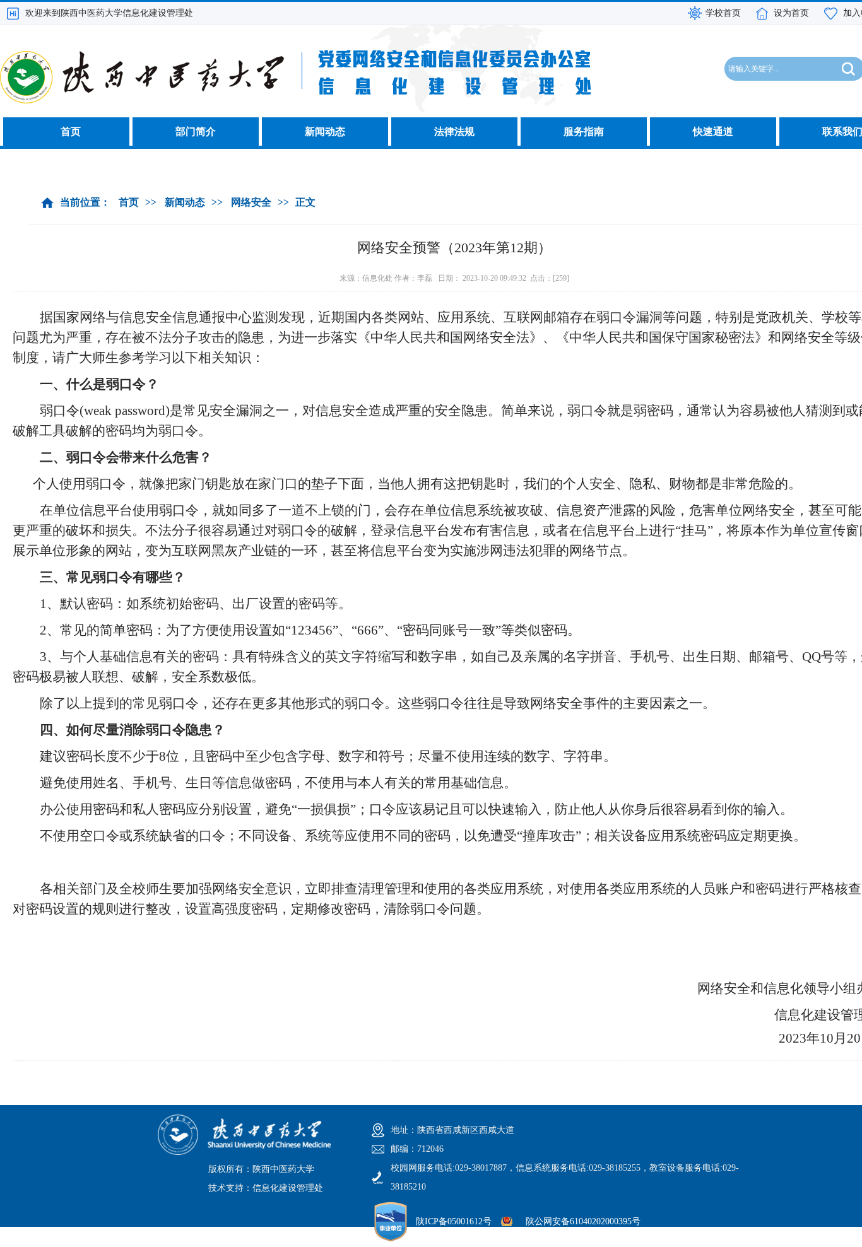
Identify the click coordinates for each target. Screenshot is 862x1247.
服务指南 (584, 131)
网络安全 (251, 202)
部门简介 (195, 131)
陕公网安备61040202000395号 (583, 1221)
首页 (71, 131)
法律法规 (454, 131)
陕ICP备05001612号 (454, 1221)
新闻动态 (325, 131)
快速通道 (713, 131)
